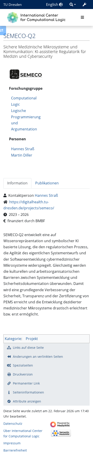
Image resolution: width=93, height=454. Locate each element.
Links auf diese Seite (28, 347)
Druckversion (23, 374)
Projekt (32, 338)
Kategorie (13, 338)
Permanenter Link (26, 383)
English (52, 4)
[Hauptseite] (37, 17)
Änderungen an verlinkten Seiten (38, 356)
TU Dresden (12, 4)
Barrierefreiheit (15, 450)
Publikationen (47, 183)
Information (17, 183)
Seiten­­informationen (28, 392)
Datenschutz (12, 423)
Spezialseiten (23, 365)
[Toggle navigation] (82, 17)
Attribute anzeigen (27, 401)
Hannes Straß (22, 148)
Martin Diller (21, 155)
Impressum (12, 443)
